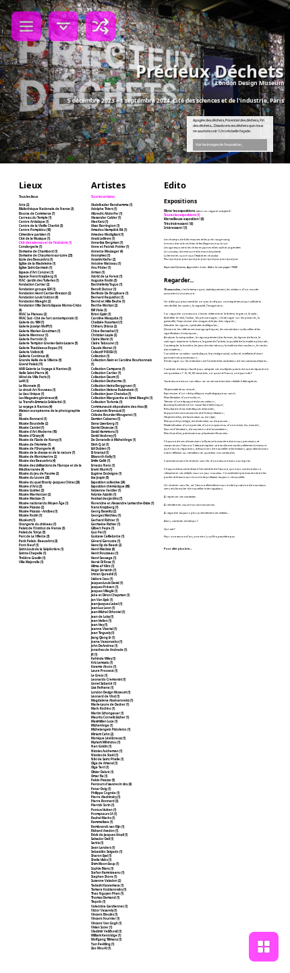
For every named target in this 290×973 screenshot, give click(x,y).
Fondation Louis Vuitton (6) (38, 297)
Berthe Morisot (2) (104, 305)
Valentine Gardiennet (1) (109, 906)
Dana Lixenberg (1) (104, 423)
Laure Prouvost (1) (104, 670)
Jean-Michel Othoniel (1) (108, 612)
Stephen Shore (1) (104, 876)
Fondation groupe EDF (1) (37, 289)
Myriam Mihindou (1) (105, 742)
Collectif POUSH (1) (104, 352)
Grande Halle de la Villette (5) (40, 360)
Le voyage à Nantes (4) (35, 406)
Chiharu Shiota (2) (104, 326)
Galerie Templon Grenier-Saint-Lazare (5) (48, 343)
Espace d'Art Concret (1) (36, 272)
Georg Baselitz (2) (103, 511)
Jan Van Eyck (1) (102, 600)
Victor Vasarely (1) (104, 910)
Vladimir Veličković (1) (106, 931)
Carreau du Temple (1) (35, 217)
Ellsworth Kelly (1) (103, 456)
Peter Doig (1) (101, 789)
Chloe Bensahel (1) (104, 331)
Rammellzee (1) (102, 822)
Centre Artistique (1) (34, 221)
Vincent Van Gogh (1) (106, 923)
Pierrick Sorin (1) (102, 805)
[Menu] (26, 26)
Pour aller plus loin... (178, 548)
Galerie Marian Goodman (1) (39, 331)
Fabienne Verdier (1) (106, 490)
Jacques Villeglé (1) (104, 591)
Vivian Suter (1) (101, 927)
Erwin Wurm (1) (101, 469)
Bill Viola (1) (99, 310)
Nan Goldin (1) (101, 746)
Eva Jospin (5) (100, 477)
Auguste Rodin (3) (104, 280)
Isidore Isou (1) (102, 579)
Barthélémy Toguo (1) (106, 284)
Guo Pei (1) (98, 532)
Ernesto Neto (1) (103, 465)
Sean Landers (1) (103, 847)
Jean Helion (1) (101, 621)
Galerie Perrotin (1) (33, 339)
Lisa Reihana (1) (102, 687)
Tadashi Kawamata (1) (107, 885)
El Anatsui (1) (100, 452)
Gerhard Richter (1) (105, 520)
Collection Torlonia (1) (106, 402)
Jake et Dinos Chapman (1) (110, 595)
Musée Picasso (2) (31, 507)
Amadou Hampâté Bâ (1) (109, 230)
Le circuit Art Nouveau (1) (37, 390)
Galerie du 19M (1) (31, 322)
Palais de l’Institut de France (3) (42, 528)
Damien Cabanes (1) (105, 419)
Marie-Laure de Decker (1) (110, 704)
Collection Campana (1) (108, 369)
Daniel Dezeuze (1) (104, 427)
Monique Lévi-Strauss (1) (108, 738)
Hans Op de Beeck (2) (106, 545)
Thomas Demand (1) (105, 897)
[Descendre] (63, 26)
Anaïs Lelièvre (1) (103, 238)
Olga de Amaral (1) (104, 763)
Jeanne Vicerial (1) (104, 629)
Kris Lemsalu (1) (102, 662)
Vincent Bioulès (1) (104, 914)
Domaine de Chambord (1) (38, 251)
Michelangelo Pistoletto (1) (110, 729)
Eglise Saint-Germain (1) (35, 267)
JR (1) (94, 654)
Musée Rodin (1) (30, 515)
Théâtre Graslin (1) (32, 558)
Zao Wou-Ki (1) (101, 948)
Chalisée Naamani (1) (106, 322)
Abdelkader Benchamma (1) (111, 205)
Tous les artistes (103, 196)
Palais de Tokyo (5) (32, 532)
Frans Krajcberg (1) (104, 507)
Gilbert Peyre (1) (102, 528)
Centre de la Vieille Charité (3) (41, 225)
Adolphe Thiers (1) (104, 209)
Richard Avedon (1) (104, 831)
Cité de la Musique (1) (34, 238)
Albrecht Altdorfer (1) (106, 213)
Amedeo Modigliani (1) (107, 234)
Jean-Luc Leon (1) (103, 608)
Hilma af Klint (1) (102, 566)
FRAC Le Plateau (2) (33, 314)
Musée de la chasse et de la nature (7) (47, 452)
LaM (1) (23, 381)
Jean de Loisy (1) (102, 616)
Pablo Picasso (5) (103, 780)
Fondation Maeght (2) (35, 301)
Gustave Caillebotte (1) (107, 536)
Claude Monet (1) (103, 348)
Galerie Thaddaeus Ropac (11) (40, 348)
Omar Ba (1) (99, 776)
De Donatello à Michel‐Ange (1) (113, 440)
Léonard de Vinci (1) (105, 696)
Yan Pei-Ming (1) (102, 944)
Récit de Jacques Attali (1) (109, 835)
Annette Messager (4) (107, 251)
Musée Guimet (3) (31, 490)
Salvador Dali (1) (102, 839)
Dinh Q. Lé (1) (100, 444)
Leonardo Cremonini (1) (108, 679)
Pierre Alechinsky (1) (105, 797)
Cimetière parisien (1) (34, 234)
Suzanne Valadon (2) (106, 880)
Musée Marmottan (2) (35, 494)
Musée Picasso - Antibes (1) (38, 511)
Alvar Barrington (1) (105, 225)
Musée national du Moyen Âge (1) (43, 503)
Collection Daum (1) (105, 377)
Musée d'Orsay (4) (31, 435)
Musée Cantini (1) (31, 427)
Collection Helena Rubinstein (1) (114, 390)
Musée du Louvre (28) (34, 477)
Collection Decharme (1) (108, 381)
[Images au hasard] (100, 26)
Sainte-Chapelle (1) (32, 553)
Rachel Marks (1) (103, 818)
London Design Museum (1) (110, 692)
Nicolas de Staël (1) (104, 755)
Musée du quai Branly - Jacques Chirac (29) (49, 482)
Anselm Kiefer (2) (103, 259)
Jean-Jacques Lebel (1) (106, 604)
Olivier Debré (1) (102, 772)
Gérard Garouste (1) (105, 541)
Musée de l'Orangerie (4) (37, 448)
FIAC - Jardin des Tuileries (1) (39, 280)
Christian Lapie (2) (104, 335)
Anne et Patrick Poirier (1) (110, 246)
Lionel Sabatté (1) (103, 683)
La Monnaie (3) (29, 386)
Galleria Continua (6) (34, 356)
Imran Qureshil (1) (104, 574)
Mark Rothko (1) (103, 708)
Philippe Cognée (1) (105, 793)
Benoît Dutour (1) (103, 289)
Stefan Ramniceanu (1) (107, 872)
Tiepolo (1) (98, 901)
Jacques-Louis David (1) (107, 583)
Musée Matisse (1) (32, 498)
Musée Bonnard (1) (33, 419)
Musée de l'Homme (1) (35, 444)
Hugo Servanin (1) (103, 570)
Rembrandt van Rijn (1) (107, 826)
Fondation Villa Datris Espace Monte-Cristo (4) (50, 307)
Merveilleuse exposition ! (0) (184, 219)
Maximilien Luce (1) (104, 721)
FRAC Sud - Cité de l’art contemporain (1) (48, 318)
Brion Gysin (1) (101, 314)
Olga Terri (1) (100, 767)
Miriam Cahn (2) (102, 734)
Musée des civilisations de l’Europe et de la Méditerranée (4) (50, 467)
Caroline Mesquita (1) (106, 318)
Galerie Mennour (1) (33, 335)
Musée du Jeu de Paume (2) (39, 473)
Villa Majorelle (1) (31, 562)
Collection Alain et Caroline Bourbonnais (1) (121, 362)
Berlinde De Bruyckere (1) (109, 293)
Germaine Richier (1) (105, 524)
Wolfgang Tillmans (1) (106, 939)
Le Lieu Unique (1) (31, 394)
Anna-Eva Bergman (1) (107, 242)
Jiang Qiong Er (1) (103, 637)
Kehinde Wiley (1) (103, 658)
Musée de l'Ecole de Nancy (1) (40, 440)
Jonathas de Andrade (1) (109, 650)
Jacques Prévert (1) (104, 587)
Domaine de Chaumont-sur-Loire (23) (45, 255)
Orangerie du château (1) (37, 524)
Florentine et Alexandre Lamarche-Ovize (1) (122, 503)
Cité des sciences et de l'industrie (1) (45, 242)
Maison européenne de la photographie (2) (49, 413)
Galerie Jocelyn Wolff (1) (35, 326)
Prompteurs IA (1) (104, 814)
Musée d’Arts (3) (30, 486)
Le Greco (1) (99, 675)
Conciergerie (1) (30, 246)
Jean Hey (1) (99, 625)
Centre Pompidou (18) (35, 230)
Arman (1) (98, 272)
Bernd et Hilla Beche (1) (108, 301)
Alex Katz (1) (99, 221)
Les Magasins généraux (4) (38, 398)
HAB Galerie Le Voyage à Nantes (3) (45, 369)
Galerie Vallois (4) (31, 352)
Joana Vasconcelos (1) (106, 641)
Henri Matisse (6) (103, 549)
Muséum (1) (27, 520)
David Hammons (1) (104, 431)
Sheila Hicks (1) (101, 860)
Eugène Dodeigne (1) (106, 473)
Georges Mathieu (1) (106, 515)
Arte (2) (24, 205)
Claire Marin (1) (102, 339)
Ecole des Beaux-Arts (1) (36, 259)
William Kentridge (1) (106, 935)
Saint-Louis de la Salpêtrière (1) (41, 549)
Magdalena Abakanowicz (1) (112, 700)
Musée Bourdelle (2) (33, 423)
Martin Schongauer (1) (107, 713)
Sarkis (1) (97, 843)
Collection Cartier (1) (106, 373)
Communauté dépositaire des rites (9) (119, 406)
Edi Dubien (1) (100, 448)
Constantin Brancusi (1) (108, 411)
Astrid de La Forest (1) (106, 276)
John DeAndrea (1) (104, 645)
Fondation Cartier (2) (34, 284)
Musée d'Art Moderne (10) (38, 431)
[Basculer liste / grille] (264, 947)
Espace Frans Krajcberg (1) (38, 276)
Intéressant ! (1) (175, 228)
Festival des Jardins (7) (106, 498)
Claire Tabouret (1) (104, 343)
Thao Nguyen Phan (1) (107, 893)
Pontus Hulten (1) (103, 810)
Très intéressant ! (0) (178, 223)
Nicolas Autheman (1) (106, 751)
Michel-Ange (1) (102, 725)
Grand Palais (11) (30, 364)
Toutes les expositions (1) (182, 215)
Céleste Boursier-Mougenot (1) (113, 415)
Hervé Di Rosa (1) (103, 562)
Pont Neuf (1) (28, 545)
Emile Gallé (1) (100, 460)
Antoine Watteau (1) (106, 263)
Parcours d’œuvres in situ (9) (111, 784)
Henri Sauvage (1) (103, 558)
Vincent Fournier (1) (105, 918)
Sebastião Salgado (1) (106, 851)
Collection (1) (100, 356)
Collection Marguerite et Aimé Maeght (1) (121, 398)
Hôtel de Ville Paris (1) (34, 377)
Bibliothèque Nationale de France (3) (46, 209)
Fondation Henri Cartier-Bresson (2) (45, 293)
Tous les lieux (28, 196)
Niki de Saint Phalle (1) (107, 759)
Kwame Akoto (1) (103, 666)
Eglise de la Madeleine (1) (37, 263)
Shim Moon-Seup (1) (105, 864)
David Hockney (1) (103, 435)
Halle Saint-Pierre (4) (33, 373)
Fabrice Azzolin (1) (103, 494)
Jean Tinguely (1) (102, 633)
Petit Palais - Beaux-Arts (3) (38, 541)
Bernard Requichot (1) (107, 297)
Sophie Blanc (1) (102, 868)
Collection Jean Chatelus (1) (111, 394)
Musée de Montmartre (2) (38, 456)
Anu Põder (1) (101, 267)
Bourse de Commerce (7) (37, 213)
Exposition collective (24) (108, 482)
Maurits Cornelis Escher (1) (110, 717)
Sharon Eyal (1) (101, 855)
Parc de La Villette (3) (34, 536)
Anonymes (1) (100, 255)
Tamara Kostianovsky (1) (108, 889)
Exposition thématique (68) (110, 486)
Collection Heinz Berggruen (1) (113, 386)
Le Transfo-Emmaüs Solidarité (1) (42, 402)
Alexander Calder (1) (106, 217)
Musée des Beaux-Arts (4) (37, 460)
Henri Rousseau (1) (104, 553)
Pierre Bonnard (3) (104, 801)
